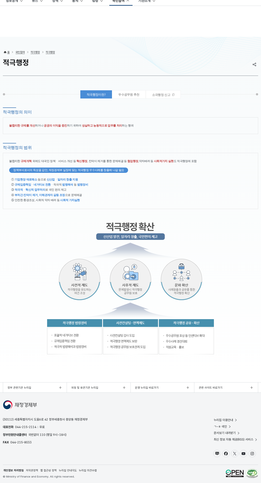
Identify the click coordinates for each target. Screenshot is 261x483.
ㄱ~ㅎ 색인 (220, 426)
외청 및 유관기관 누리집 (84, 387)
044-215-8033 (21, 442)
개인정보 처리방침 (13, 470)
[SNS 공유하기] (254, 64)
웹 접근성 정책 (48, 470)
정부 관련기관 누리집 (19, 387)
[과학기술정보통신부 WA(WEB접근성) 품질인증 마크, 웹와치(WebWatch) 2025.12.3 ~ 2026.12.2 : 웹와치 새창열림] (252, 474)
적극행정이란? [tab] (96, 94)
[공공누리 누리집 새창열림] (235, 474)
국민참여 (20, 52)
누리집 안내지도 (68, 470)
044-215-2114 (25, 427)
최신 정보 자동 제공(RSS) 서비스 (233, 439)
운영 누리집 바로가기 (147, 387)
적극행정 (35, 52)
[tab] (163, 94)
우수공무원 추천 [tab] (128, 94)
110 (42, 435)
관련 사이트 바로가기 (210, 387)
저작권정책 (32, 470)
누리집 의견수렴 (88, 470)
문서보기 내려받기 (225, 433)
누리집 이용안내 (223, 420)
